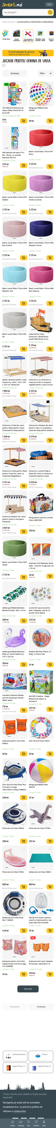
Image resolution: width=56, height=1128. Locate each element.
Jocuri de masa (5, 39)
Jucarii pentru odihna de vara (28, 39)
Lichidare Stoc (12, 84)
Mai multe (28, 989)
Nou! (33, 938)
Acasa (12, 1125)
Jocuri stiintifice (16, 39)
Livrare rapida (6, 84)
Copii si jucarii (8, 21)
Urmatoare (41, 1006)
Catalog (21, 1125)
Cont (44, 1125)
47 (4, 65)
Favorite (36, 1125)
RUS (49, 4)
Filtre (42, 73)
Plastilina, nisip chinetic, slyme (40, 39)
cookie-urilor (19, 1111)
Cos (28, 1125)
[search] (50, 12)
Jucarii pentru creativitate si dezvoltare (35, 21)
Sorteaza (15, 73)
